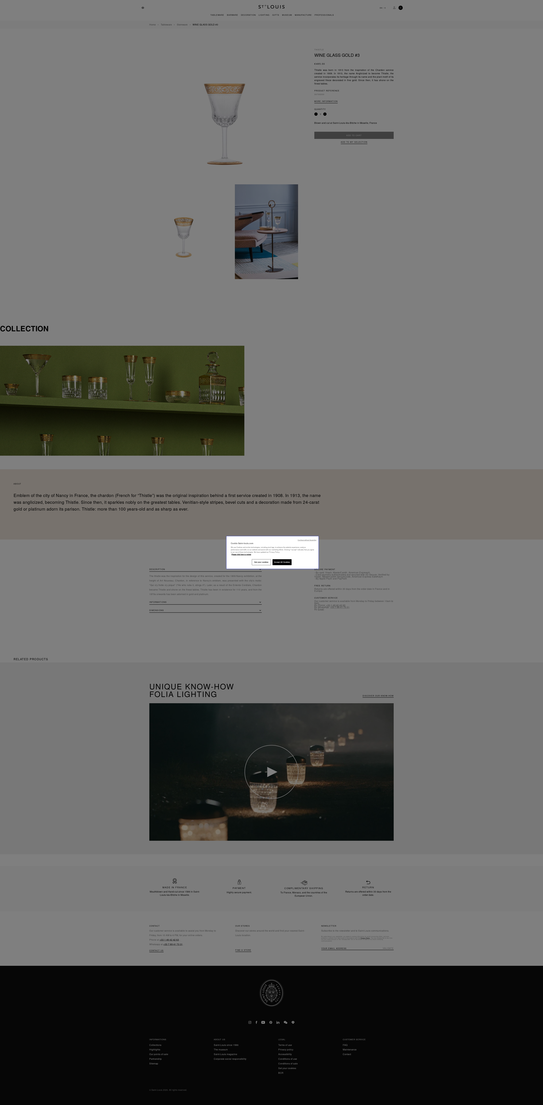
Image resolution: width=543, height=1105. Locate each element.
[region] (272, 552)
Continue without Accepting (307, 540)
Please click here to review (241, 554)
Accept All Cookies (282, 562)
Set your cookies (261, 562)
